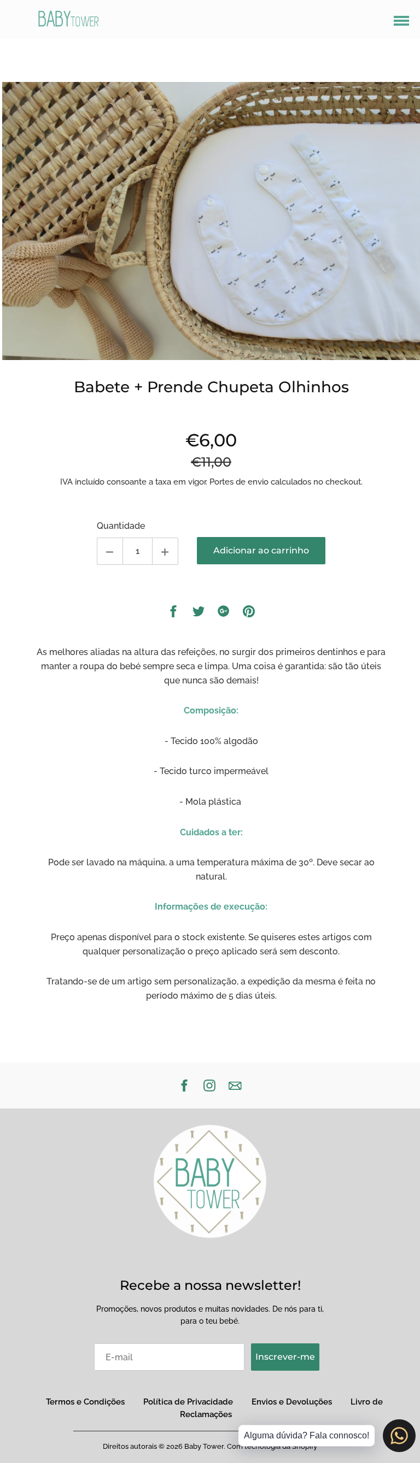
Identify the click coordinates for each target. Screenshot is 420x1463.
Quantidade (121, 526)
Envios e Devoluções (292, 1402)
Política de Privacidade (188, 1402)
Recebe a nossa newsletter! (210, 1285)
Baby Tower (204, 1446)
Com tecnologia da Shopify (272, 1446)
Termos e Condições (85, 1402)
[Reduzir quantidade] (110, 551)
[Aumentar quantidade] (165, 551)
